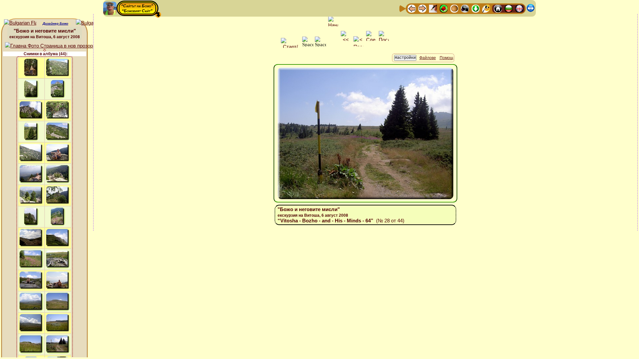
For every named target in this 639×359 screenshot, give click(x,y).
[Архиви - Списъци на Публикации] (433, 8)
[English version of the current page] (20, 23)
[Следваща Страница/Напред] (422, 8)
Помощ (446, 58)
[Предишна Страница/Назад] (412, 8)
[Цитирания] (444, 8)
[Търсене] (486, 8)
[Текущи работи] (454, 8)
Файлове (427, 58)
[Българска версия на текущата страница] (92, 23)
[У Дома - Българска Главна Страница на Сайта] (509, 8)
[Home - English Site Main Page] (519, 8)
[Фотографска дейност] (465, 8)
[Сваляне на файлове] (476, 8)
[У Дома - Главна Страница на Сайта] (498, 8)
